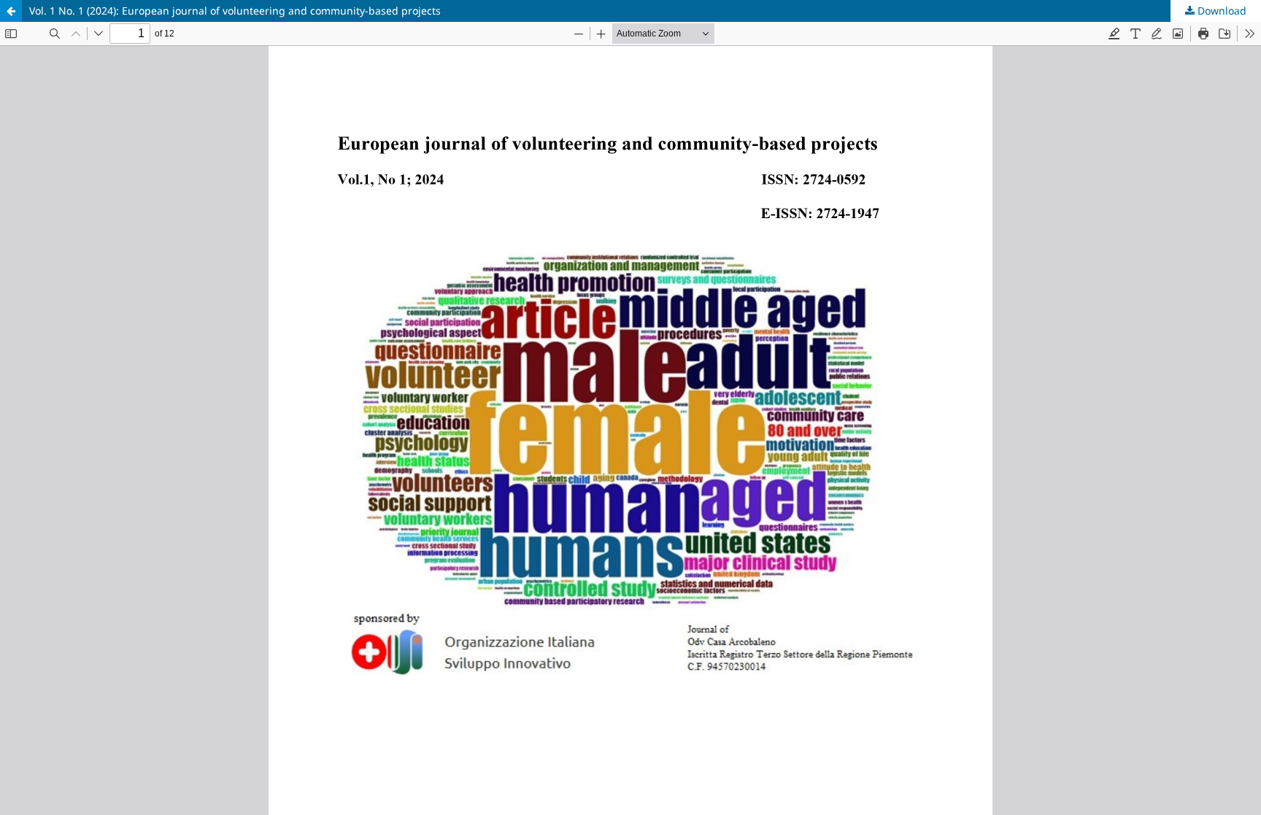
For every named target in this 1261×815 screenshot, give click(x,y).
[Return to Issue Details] (11, 11)
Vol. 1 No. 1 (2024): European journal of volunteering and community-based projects (235, 11)
